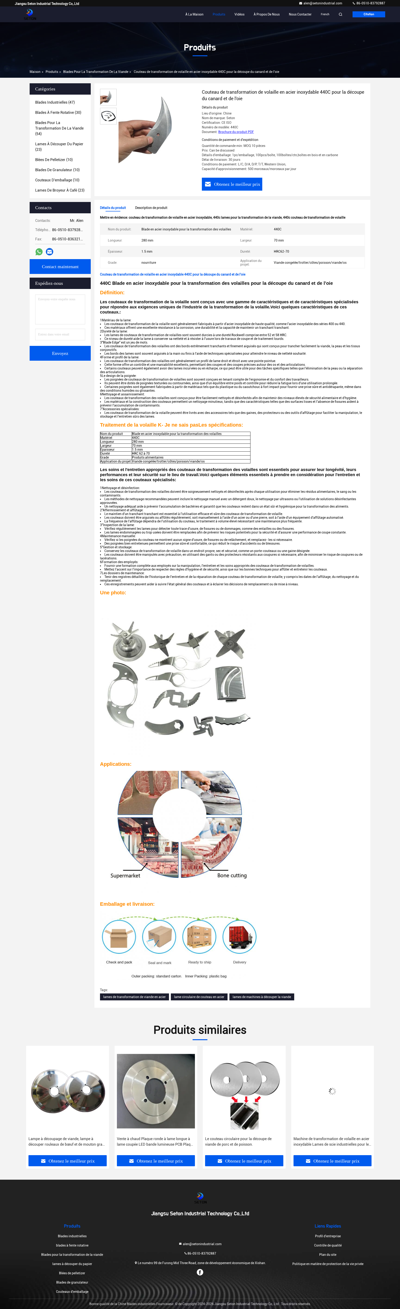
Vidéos (239, 14)
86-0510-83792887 (370, 3)
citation (369, 14)
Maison (35, 72)
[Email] (50, 252)
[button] (34, 1102)
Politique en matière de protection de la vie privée (327, 1264)
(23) (59, 147)
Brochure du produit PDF (236, 132)
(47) (55, 102)
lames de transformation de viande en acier (134, 997)
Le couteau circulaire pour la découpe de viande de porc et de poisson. (150, 1142)
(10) (54, 160)
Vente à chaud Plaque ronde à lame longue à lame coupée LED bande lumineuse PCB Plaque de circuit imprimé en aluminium (67, 1142)
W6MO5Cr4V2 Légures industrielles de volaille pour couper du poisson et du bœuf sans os (331, 1142)
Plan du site (327, 1254)
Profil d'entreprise (328, 1236)
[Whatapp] (39, 252)
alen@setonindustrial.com (323, 3)
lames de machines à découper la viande (262, 997)
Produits (219, 14)
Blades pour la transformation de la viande (95, 72)
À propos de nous (267, 14)
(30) (58, 112)
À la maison (194, 14)
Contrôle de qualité (328, 1245)
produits (52, 72)
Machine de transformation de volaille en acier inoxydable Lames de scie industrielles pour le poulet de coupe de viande (243, 1142)
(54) (59, 128)
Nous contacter (300, 14)
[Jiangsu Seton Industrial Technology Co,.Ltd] (29, 14)
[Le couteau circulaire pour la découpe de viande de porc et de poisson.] (156, 1091)
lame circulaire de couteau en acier (199, 997)
